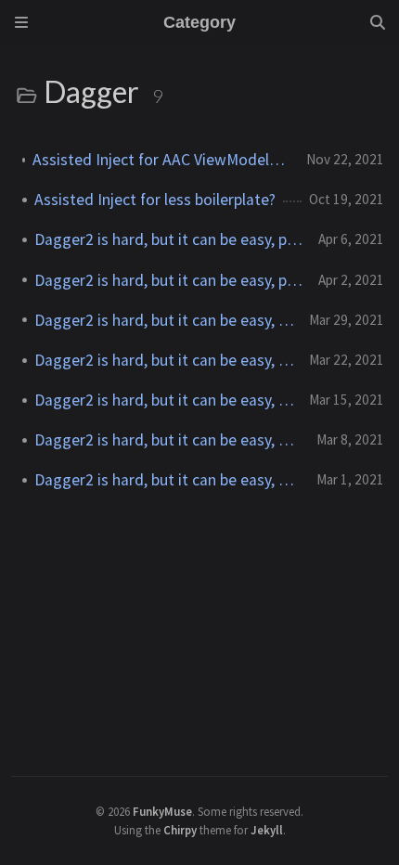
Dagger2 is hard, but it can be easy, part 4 (164, 360)
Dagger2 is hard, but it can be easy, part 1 (168, 480)
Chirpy (180, 829)
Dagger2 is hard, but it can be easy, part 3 (164, 400)
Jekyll (267, 829)
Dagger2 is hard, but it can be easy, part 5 (164, 320)
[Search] (377, 22)
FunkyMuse (162, 811)
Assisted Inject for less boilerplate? (155, 199)
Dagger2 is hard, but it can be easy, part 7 (168, 239)
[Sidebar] (21, 22)
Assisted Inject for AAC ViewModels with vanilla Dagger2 (161, 159)
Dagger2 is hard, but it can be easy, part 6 (168, 280)
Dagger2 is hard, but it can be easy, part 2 (168, 440)
